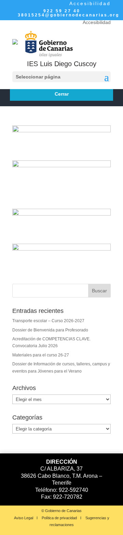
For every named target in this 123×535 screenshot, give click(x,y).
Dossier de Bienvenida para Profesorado (50, 330)
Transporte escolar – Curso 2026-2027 (48, 320)
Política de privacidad (59, 518)
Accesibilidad (90, 3)
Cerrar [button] (62, 94)
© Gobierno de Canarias (61, 511)
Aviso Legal (23, 518)
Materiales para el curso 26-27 (40, 355)
